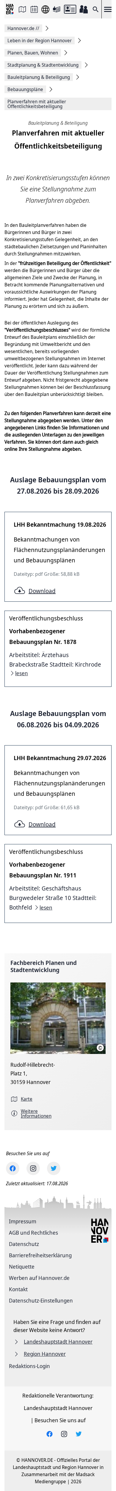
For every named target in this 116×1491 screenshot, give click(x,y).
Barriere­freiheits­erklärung (40, 1255)
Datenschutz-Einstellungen (41, 1300)
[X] (53, 1168)
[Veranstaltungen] (34, 9)
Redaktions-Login (29, 1366)
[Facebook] (12, 1168)
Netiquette (22, 1266)
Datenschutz (24, 1244)
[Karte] (22, 9)
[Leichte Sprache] (56, 9)
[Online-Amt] (70, 9)
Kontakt (18, 1289)
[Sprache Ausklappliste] (45, 9)
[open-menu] (108, 9)
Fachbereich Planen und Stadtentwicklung (43, 966)
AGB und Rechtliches (33, 1232)
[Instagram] (33, 1168)
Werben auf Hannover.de (39, 1278)
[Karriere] (84, 9)
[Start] (10, 9)
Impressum (22, 1221)
